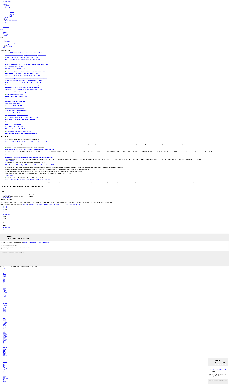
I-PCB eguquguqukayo (41, 204)
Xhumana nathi (6, 27)
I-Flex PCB (10, 15)
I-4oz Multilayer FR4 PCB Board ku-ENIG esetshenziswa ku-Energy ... (22, 87)
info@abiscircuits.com (7, 220)
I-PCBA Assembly (68, 204)
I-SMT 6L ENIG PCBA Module (13, 124)
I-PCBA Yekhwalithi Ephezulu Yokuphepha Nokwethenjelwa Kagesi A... (23, 59)
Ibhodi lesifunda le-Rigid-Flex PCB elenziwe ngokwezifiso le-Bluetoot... (22, 73)
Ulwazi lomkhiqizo (8, 24)
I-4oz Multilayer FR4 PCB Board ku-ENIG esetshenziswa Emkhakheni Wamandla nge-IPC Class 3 (29, 149)
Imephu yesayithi (26, 204)
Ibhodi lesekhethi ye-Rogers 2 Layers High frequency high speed (21, 133)
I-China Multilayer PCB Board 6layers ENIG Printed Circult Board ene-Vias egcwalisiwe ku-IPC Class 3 (30, 164)
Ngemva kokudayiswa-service (11, 20)
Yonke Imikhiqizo (76, 204)
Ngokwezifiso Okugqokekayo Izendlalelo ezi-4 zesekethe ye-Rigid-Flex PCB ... (24, 82)
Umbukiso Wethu (8, 7)
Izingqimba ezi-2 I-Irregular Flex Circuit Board (16, 115)
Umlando (7, 5)
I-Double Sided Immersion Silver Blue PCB (15, 128)
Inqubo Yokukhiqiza (9, 6)
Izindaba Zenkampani (9, 22)
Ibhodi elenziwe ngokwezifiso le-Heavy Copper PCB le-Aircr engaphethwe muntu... (25, 55)
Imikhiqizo (5, 8)
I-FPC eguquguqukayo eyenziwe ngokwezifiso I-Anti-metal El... (20, 119)
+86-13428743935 (6, 227)
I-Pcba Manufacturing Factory (59, 204)
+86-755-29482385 (6, 214)
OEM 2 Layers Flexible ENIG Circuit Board (16, 68)
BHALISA (2, 189)
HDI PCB (12, 14)
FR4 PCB (12, 12)
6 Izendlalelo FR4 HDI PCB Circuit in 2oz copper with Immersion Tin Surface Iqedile (26, 141)
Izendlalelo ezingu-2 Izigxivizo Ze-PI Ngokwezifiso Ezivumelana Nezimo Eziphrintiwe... (26, 64)
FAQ (6, 19)
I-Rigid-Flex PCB (11, 16)
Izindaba (4, 21)
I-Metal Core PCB (13, 13)
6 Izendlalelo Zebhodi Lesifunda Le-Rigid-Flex (16, 110)
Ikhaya (4, 3)
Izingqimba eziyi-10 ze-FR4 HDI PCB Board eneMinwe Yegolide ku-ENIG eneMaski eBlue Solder (29, 157)
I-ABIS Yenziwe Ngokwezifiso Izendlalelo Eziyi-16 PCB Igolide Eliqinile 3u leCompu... (26, 78)
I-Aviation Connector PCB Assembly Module (16, 96)
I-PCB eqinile (10, 11)
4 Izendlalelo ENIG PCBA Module (13, 105)
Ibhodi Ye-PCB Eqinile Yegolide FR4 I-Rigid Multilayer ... (19, 92)
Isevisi (4, 18)
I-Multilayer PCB (33, 204)
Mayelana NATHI (6, 4)
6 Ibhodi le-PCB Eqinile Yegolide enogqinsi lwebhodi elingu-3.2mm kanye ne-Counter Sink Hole (28, 179)
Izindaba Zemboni (8, 23)
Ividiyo (4, 26)
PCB (6, 9)
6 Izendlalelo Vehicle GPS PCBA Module (15, 101)
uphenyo (7, 145)
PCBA (6, 17)
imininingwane (11, 145)
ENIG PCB (51, 204)
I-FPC (47, 204)
